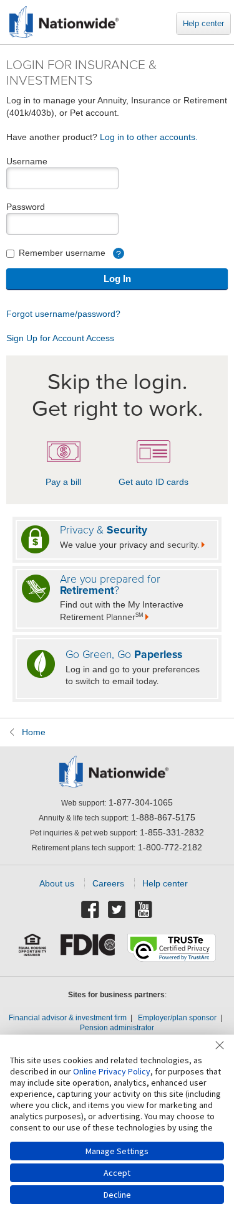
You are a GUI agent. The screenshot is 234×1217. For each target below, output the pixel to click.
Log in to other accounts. (149, 137)
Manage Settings (117, 1151)
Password (25, 207)
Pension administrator (117, 1027)
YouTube (144, 910)
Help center (203, 24)
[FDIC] (87, 949)
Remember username (69, 253)
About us (56, 883)
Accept (117, 1172)
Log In (117, 278)
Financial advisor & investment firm (68, 1017)
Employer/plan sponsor (177, 1017)
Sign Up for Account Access (60, 338)
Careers (108, 883)
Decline (117, 1194)
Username (26, 161)
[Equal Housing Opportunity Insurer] (33, 949)
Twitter (117, 910)
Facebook (90, 910)
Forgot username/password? (63, 314)
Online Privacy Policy (111, 1071)
